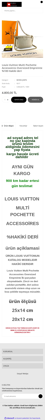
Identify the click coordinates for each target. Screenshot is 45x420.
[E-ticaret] (22, 418)
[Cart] (41, 4)
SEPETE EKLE (18, 100)
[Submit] (40, 396)
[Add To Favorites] (15, 108)
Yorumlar (23, 126)
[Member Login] (36, 4)
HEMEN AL (35, 100)
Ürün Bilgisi (9, 126)
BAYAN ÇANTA (22, 80)
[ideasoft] (9, 418)
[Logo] (12, 4)
